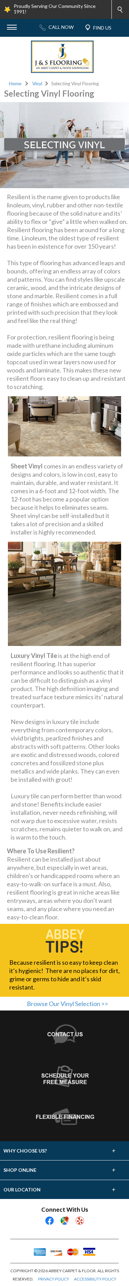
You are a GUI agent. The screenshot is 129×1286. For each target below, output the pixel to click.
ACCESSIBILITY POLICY (95, 1279)
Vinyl (37, 83)
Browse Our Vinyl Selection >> (67, 1003)
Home (15, 83)
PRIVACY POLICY (53, 1279)
